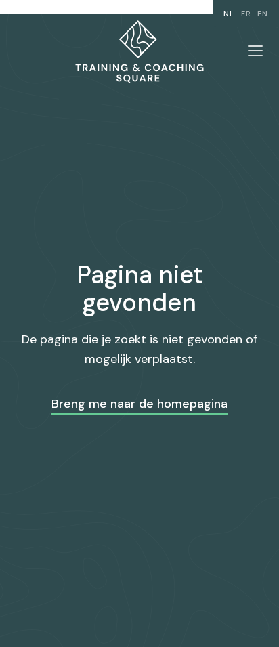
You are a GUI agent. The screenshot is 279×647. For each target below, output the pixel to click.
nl (228, 13)
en (262, 13)
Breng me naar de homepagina (139, 404)
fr (246, 13)
